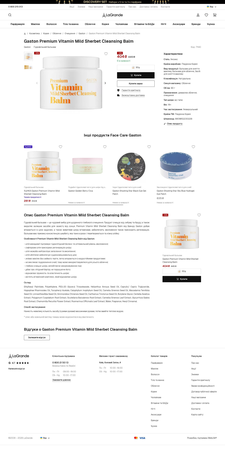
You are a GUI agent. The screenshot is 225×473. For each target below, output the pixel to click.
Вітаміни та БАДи (144, 24)
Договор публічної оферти (204, 391)
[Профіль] (198, 15)
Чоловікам (121, 24)
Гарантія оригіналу (115, 6)
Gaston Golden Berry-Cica (80, 190)
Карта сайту (197, 414)
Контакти (165, 6)
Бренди (196, 24)
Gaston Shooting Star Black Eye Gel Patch (129, 192)
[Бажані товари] (206, 15)
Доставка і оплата (149, 6)
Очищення (70, 33)
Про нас (132, 6)
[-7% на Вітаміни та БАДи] (112, 2)
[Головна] (25, 33)
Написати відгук (16, 368)
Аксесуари (179, 24)
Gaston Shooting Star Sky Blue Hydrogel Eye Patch (175, 192)
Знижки (81, 6)
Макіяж (35, 24)
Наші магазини (95, 6)
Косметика (34, 33)
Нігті (163, 24)
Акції (72, 6)
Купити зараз (136, 83)
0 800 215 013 (15, 6)
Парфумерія (17, 24)
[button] (215, 15)
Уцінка (211, 24)
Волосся (51, 24)
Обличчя (90, 24)
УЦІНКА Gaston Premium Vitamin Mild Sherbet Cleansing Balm (42, 192)
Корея (105, 24)
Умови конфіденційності (203, 386)
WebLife (211, 438)
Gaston (82, 33)
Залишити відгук (37, 337)
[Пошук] (9, 14)
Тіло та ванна (70, 24)
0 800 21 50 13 (60, 362)
